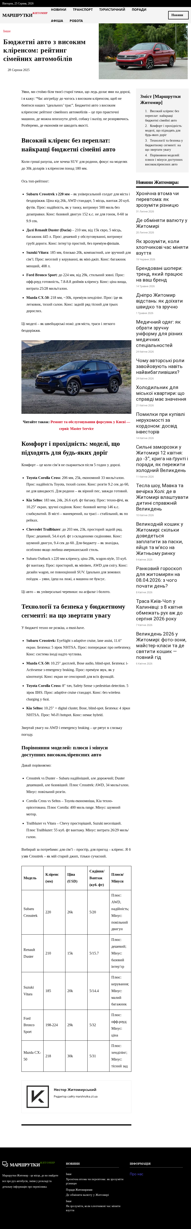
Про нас (136, 1174)
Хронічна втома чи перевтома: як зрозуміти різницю (157, 199)
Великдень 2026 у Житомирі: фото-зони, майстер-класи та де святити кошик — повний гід (161, 645)
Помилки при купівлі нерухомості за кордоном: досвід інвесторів (160, 423)
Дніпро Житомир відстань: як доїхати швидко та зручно (159, 301)
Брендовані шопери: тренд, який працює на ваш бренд (159, 274)
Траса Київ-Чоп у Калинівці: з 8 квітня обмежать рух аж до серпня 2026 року (159, 610)
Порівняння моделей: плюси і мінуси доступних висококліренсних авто (164, 160)
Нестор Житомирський (75, 1089)
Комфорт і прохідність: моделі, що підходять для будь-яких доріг (163, 130)
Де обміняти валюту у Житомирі (87, 1195)
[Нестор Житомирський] (38, 1097)
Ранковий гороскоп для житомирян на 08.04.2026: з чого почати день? (159, 577)
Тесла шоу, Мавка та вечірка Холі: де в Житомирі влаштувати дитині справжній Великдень (162, 497)
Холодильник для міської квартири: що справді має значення (161, 393)
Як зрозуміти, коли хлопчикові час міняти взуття (162, 247)
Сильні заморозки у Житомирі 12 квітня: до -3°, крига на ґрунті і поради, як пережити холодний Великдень (162, 458)
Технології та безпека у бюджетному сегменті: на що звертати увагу (164, 145)
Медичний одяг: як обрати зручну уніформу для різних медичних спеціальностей (159, 333)
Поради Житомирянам (79, 1189)
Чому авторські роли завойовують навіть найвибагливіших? (160, 366)
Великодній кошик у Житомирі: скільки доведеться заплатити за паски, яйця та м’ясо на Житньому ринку (159, 538)
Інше (7, 31)
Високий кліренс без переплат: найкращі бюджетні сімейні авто (162, 115)
